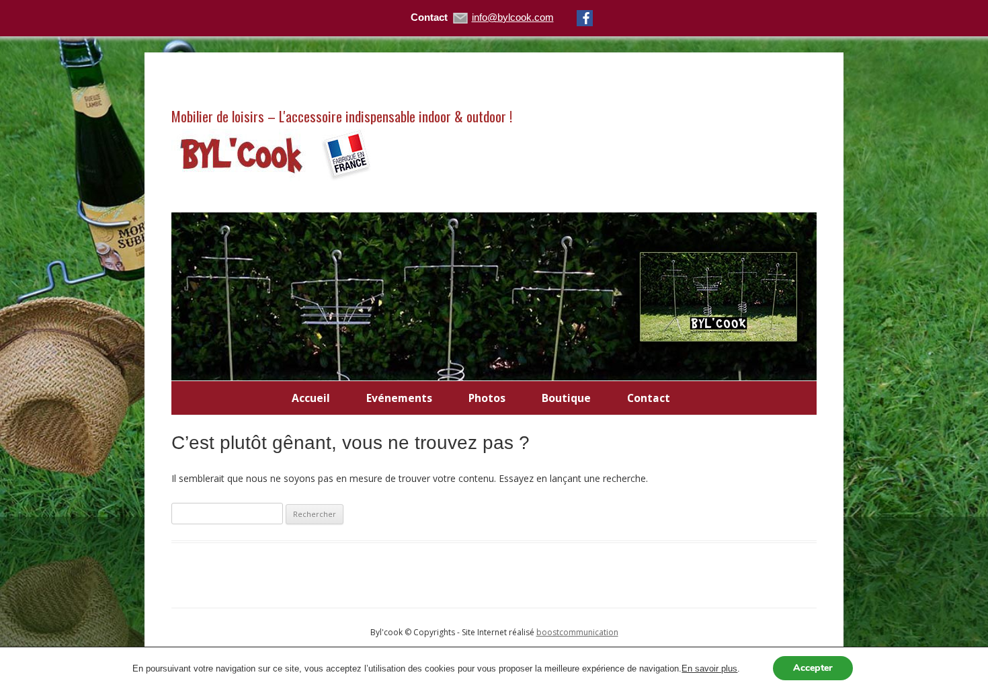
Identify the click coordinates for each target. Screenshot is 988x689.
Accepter (813, 667)
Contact (648, 398)
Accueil (311, 398)
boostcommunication (577, 632)
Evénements (399, 398)
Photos (486, 398)
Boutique (566, 398)
